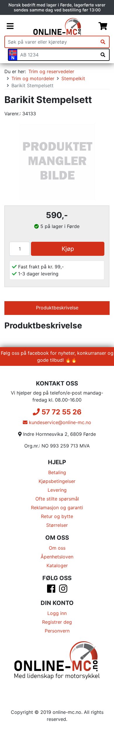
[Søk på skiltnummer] (103, 54)
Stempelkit (73, 78)
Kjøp (68, 248)
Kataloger (57, 565)
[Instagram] (63, 590)
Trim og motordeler (32, 78)
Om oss (57, 548)
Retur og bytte (57, 516)
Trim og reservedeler (51, 71)
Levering (57, 490)
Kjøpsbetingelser (57, 481)
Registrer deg (57, 622)
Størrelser (57, 525)
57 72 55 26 (61, 412)
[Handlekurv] (103, 26)
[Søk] (103, 42)
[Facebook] (51, 590)
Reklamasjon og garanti (57, 507)
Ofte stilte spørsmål (57, 499)
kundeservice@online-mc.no (59, 422)
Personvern (57, 631)
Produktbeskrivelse (57, 308)
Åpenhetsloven (57, 557)
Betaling (57, 472)
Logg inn (57, 613)
